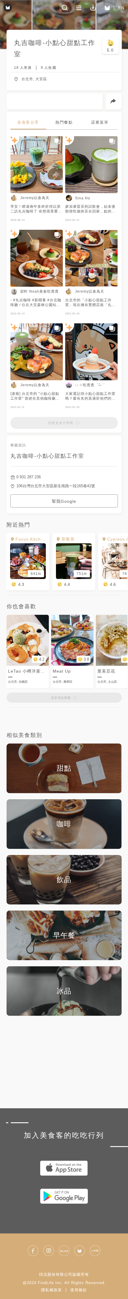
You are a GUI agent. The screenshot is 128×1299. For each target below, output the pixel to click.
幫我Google (64, 501)
